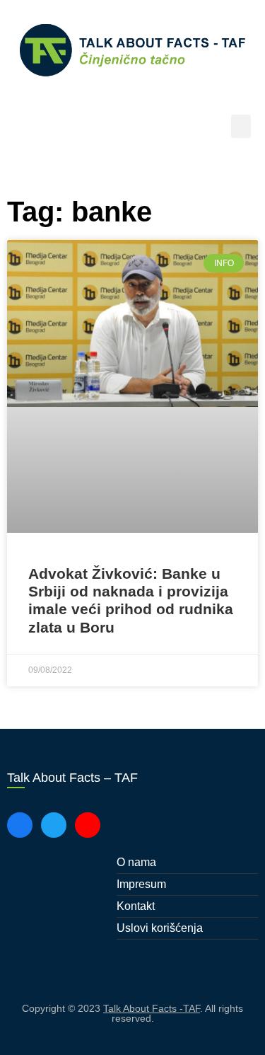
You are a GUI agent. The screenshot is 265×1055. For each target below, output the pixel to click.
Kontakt (136, 906)
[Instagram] (87, 825)
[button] (241, 126)
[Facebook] (20, 825)
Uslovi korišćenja (160, 928)
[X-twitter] (53, 825)
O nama (136, 862)
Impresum (141, 884)
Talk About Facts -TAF (151, 1008)
